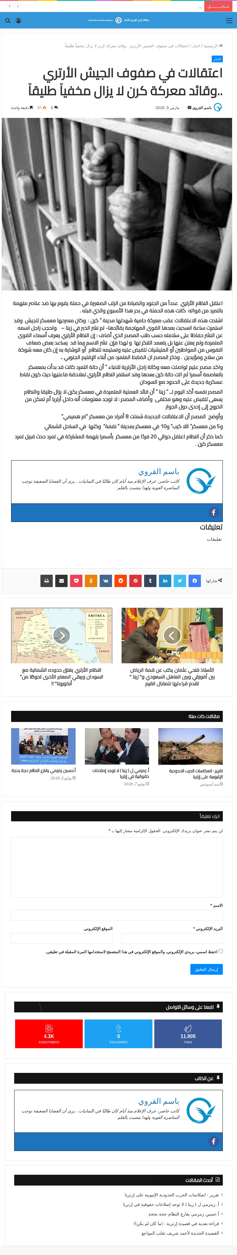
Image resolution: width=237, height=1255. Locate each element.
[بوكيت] (76, 581)
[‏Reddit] (120, 581)
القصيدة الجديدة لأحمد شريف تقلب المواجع (180, 1233)
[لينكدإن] (165, 581)
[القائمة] (229, 23)
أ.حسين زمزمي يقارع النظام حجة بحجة (43, 770)
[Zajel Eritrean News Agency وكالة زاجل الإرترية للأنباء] (118, 20)
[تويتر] (180, 581)
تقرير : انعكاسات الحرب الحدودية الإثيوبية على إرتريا (196, 774)
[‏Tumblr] (150, 581)
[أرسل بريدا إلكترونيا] (189, 107)
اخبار (196, 45)
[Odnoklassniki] (91, 581)
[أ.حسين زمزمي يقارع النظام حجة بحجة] (43, 746)
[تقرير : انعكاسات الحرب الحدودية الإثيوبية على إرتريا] (190, 746)
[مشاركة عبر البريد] (61, 581)
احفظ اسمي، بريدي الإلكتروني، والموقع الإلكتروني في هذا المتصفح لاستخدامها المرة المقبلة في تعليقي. (131, 951)
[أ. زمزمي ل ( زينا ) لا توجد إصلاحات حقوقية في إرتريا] (117, 746)
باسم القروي (202, 107)
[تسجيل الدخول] (18, 23)
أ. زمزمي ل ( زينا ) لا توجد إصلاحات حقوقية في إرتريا (120, 773)
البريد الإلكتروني (208, 928)
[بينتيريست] (135, 581)
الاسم (216, 905)
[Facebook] (213, 512)
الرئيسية (211, 45)
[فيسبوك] (195, 581)
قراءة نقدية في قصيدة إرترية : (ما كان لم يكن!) (160, 6)
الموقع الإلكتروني (98, 928)
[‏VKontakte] (106, 581)
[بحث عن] (8, 23)
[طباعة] (46, 581)
